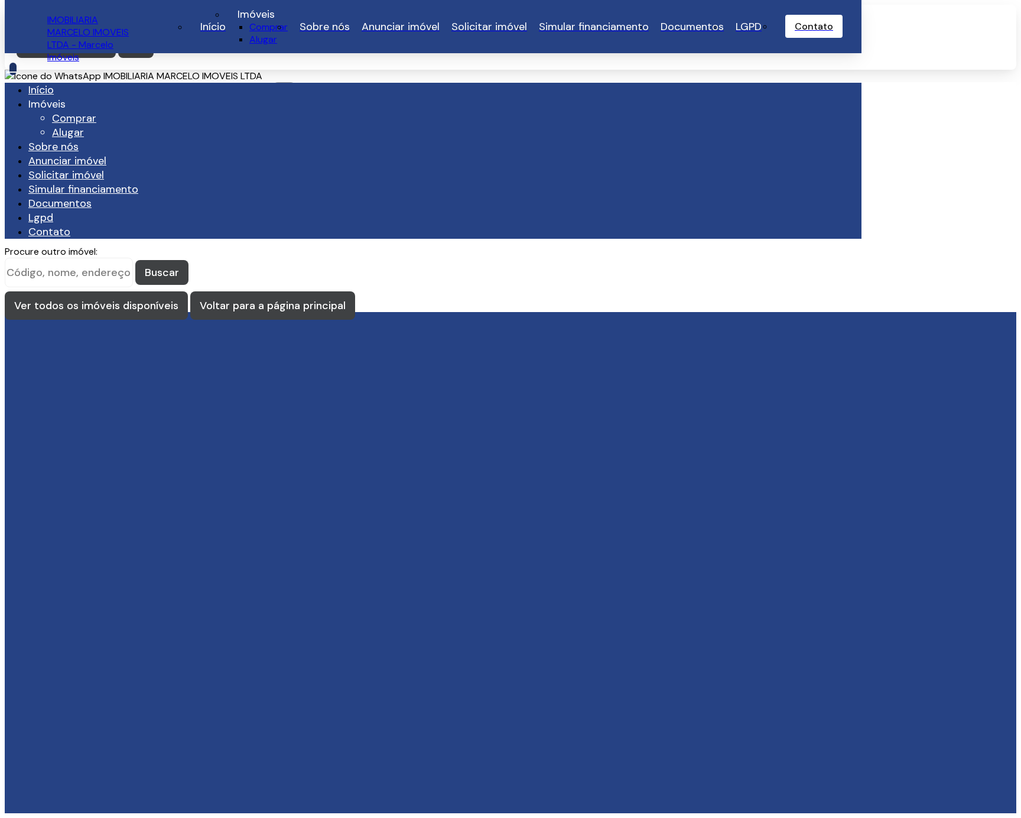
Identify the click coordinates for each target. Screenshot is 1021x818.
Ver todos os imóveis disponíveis (96, 305)
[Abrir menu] (13, 69)
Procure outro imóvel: (51, 251)
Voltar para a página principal (273, 305)
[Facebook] (122, 533)
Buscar (162, 272)
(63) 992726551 (82, 586)
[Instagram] (122, 522)
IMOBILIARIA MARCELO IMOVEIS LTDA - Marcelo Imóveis (88, 38)
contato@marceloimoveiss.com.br (121, 481)
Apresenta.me (77, 795)
